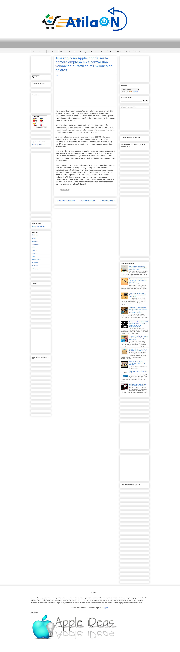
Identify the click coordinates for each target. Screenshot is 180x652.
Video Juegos (139, 52)
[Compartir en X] (65, 190)
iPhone (62, 52)
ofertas (34, 250)
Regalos (128, 52)
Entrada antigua (108, 201)
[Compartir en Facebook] (67, 190)
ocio (33, 247)
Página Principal (87, 201)
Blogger (105, 608)
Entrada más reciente (65, 201)
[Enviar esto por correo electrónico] (61, 190)
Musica (103, 52)
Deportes (94, 52)
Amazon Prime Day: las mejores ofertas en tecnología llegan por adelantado (138, 337)
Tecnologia (35, 262)
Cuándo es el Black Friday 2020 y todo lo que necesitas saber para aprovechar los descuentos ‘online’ (138, 324)
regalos (34, 253)
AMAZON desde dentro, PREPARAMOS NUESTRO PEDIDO (137, 363)
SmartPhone (52, 52)
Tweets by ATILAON (38, 144)
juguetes (34, 241)
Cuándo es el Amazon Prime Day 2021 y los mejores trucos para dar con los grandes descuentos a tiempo (138, 310)
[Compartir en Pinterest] (68, 190)
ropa (33, 256)
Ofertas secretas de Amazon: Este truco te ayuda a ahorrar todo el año (137, 280)
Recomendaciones (39, 52)
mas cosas (35, 244)
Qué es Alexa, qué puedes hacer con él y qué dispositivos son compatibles (138, 267)
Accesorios (72, 52)
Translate (135, 91)
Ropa (111, 52)
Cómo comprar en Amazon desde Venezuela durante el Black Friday (137, 295)
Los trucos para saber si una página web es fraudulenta (137, 384)
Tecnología (83, 52)
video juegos (36, 268)
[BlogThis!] (63, 190)
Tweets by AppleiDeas (38, 226)
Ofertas (119, 52)
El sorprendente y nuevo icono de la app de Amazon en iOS (138, 349)
